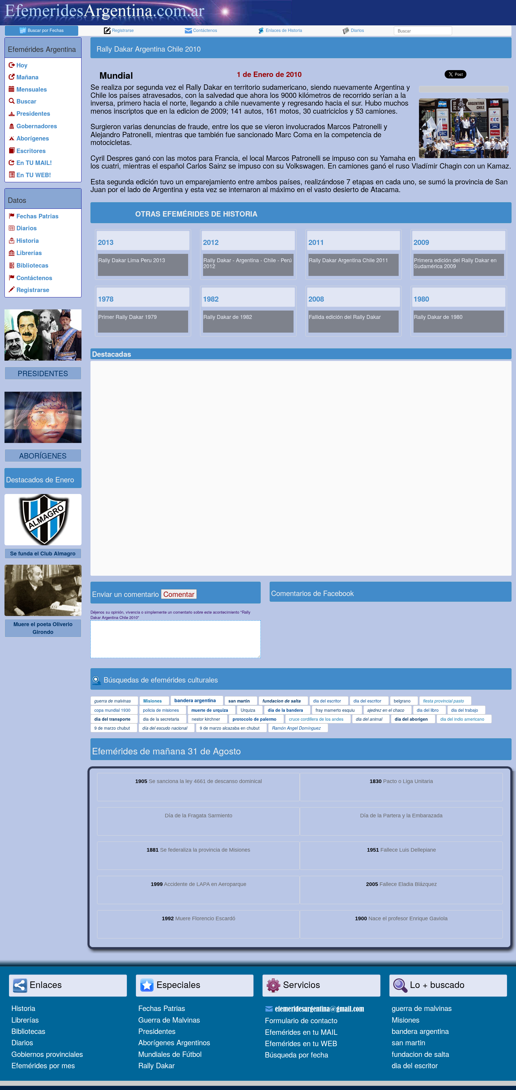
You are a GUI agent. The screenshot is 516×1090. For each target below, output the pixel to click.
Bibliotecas (28, 1031)
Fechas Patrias (161, 1008)
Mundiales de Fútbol (170, 1054)
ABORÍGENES (43, 455)
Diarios (357, 30)
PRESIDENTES (43, 373)
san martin (408, 1042)
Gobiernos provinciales (47, 1054)
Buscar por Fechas (45, 30)
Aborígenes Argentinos (174, 1042)
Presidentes (157, 1031)
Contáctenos (204, 30)
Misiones (406, 1019)
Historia (23, 1008)
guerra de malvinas (422, 1008)
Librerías (25, 1019)
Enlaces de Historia (283, 30)
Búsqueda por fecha (296, 1054)
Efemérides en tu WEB (301, 1043)
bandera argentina (420, 1031)
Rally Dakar (156, 1065)
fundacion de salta (420, 1054)
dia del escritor (415, 1065)
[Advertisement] (405, 48)
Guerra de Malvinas (169, 1019)
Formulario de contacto (301, 1020)
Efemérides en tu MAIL (301, 1031)
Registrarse (122, 30)
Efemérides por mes (43, 1065)
